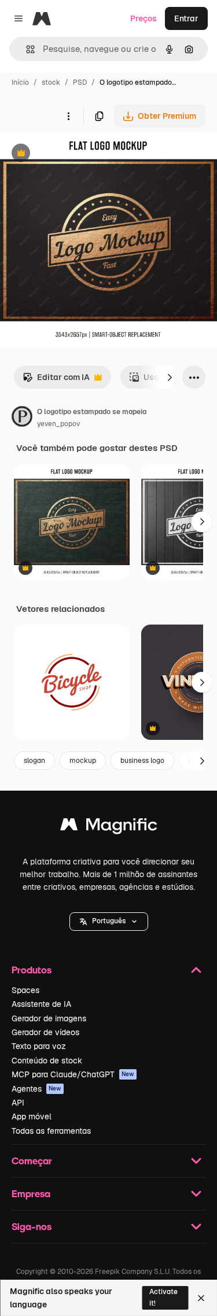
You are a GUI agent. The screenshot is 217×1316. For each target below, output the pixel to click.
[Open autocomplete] (26, 49)
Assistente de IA (41, 1004)
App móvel (32, 1116)
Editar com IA (56, 380)
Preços (143, 18)
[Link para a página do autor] (22, 418)
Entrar (186, 18)
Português (109, 921)
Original (74, 154)
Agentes (36, 1089)
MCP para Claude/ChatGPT (73, 1074)
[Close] (201, 1298)
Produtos (32, 970)
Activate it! (163, 1297)
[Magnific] (108, 827)
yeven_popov (58, 423)
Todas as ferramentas (51, 1131)
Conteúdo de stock (47, 1060)
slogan (34, 760)
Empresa (31, 1193)
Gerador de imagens (49, 1018)
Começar (32, 1161)
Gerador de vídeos (45, 1032)
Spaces (25, 990)
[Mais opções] (68, 115)
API (18, 1102)
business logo (142, 760)
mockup (82, 760)
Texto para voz (39, 1046)
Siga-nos (32, 1226)
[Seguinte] (169, 377)
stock (51, 82)
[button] (108, 921)
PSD (80, 82)
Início (20, 82)
